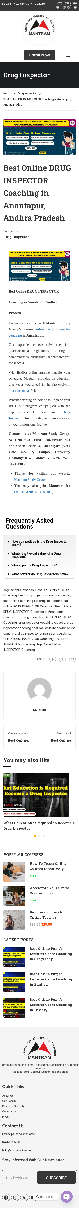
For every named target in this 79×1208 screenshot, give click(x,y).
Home (7, 93)
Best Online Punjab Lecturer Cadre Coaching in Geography (51, 953)
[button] (39, 543)
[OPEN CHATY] (67, 1197)
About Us (7, 1095)
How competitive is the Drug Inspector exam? (39, 543)
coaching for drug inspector (23, 617)
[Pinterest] (72, 659)
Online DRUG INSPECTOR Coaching (28, 639)
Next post (64, 733)
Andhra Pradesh (22, 590)
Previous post (18, 733)
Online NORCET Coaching (33, 492)
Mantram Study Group (30, 479)
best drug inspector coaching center (44, 595)
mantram (39, 709)
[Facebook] (52, 659)
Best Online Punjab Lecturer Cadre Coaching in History (51, 1004)
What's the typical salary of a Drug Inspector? (36, 555)
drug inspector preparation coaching (44, 633)
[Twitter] (62, 659)
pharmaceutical (19, 390)
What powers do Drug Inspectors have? (39, 574)
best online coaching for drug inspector (31, 601)
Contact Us (9, 1111)
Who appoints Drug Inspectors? (34, 565)
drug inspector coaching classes (41, 623)
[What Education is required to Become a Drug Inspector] (36, 795)
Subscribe (56, 1178)
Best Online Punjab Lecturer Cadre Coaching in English (51, 979)
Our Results (9, 1100)
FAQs (5, 1116)
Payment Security (13, 1106)
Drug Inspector (27, 93)
